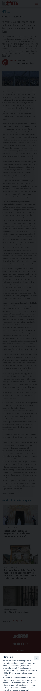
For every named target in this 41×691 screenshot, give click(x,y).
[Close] (36, 658)
